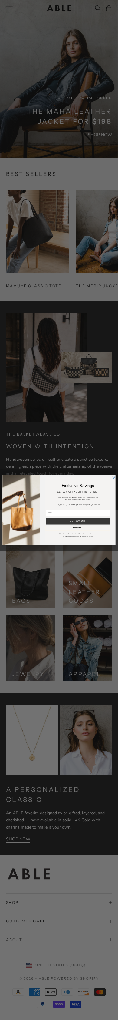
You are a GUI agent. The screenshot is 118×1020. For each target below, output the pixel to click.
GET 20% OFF (78, 521)
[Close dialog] (113, 477)
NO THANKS (78, 528)
